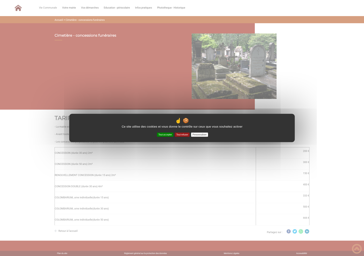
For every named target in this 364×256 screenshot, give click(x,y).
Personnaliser (200, 134)
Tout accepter (165, 134)
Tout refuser (182, 134)
